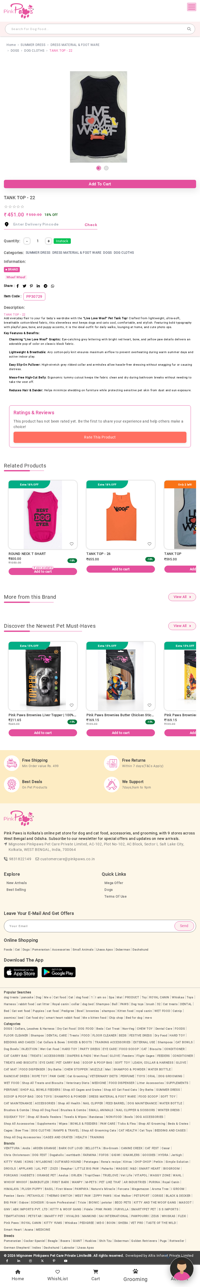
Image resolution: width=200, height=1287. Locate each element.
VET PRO (137, 1223)
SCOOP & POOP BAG (98, 1062)
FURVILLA (122, 1209)
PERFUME (127, 1076)
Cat (17, 949)
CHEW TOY (145, 1028)
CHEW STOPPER (76, 1069)
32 (158, 1004)
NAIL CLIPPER (93, 1103)
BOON (111, 1223)
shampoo (108, 1011)
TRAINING (97, 1137)
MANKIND (89, 1216)
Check (91, 224)
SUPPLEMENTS (177, 1083)
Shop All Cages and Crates (82, 1090)
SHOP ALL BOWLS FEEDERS (40, 1090)
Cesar (166, 1148)
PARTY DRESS (90, 1049)
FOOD (86, 1035)
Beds (99, 1028)
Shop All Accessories (19, 1123)
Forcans (123, 1189)
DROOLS (10, 1168)
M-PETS (91, 1182)
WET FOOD (162, 1011)
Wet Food (100, 1056)
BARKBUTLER (39, 1182)
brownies (92, 1011)
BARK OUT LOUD (71, 1148)
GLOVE (115, 1056)
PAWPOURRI (140, 1216)
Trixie (82, 1202)
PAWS (124, 1004)
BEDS (123, 1035)
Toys (190, 997)
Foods (8, 949)
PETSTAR (35, 1216)
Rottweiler (177, 1241)
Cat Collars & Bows (51, 1042)
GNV (7, 1209)
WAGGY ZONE (160, 1175)
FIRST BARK (60, 1182)
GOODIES (149, 1155)
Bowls (128, 1117)
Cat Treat (113, 1028)
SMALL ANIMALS (101, 1110)
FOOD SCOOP (129, 1049)
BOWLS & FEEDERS (84, 1123)
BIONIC (94, 1202)
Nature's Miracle (103, 1189)
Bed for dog (134, 1017)
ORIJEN (76, 1175)
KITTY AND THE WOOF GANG (155, 1202)
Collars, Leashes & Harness (35, 1028)
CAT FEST (152, 1148)
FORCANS (11, 1175)
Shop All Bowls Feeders (44, 1117)
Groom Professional (60, 1202)
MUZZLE (96, 1069)
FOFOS (104, 1155)
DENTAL (186, 1004)
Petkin (158, 1162)
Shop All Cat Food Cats (120, 1090)
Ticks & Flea (127, 1123)
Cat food (60, 997)
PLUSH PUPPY (32, 1189)
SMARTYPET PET (143, 1209)
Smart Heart (13, 1229)
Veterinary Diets (78, 1083)
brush (150, 1004)
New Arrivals (17, 883)
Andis (26, 1148)
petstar (107, 1202)
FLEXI (182, 1216)
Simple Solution (177, 1162)
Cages (8, 1130)
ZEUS (155, 1216)
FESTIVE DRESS (140, 1035)
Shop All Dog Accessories (22, 1137)
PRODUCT (132, 997)
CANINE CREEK (131, 1148)
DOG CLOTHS (34, 50)
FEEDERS (163, 1056)
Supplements (46, 1123)
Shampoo (102, 1004)
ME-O (100, 1223)
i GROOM (178, 1189)
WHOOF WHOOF (15, 1182)
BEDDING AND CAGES (19, 1042)
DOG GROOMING (170, 1076)
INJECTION (29, 1049)
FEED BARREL (115, 1103)
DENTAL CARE (57, 1035)
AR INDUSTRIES (135, 1182)
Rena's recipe (111, 1162)
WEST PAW (83, 1195)
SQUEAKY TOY (14, 1117)
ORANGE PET (46, 1175)
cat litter (43, 1004)
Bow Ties (22, 1130)
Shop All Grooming (152, 1123)
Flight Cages (145, 1056)
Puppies (38, 1011)
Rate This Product (100, 437)
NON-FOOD (114, 1117)
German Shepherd (17, 1247)
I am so (100, 997)
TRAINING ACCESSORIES (113, 1042)
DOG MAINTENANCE (142, 1103)
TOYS (141, 1076)
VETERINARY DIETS (104, 1076)
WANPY (77, 1182)
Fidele (88, 1209)
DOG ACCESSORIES (150, 1117)
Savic (21, 1195)
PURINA (154, 1182)
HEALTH (81, 1137)
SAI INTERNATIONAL (114, 1216)
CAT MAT (10, 1069)
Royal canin (60, 1004)
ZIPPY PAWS (102, 1195)
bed (20, 1017)
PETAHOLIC (35, 1195)
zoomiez (10, 1017)
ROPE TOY (39, 1076)
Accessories (61, 949)
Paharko (107, 1168)
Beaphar (67, 1168)
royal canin (144, 1011)
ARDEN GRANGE (44, 1148)
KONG (29, 1162)
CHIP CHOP (143, 1162)
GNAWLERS (131, 1155)
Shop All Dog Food (45, 1110)
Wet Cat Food (49, 1049)
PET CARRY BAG (68, 1062)
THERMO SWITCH (59, 1195)
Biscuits (156, 1049)
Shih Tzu (105, 1241)
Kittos (127, 1162)
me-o (148, 1017)
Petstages (91, 1162)
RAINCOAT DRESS (16, 1076)
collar (75, 1004)
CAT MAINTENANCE (18, 1103)
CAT (144, 1049)
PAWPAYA (81, 1189)
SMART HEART (150, 1168)
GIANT (77, 1241)
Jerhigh (176, 1155)
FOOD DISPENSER (32, 1069)
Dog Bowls (11, 1049)
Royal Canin (170, 1182)
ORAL (151, 1076)
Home (11, 45)
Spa (111, 997)
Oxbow (23, 1202)
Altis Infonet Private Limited (170, 1256)
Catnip (177, 1011)
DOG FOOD (86, 1028)
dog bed (87, 1004)
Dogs (108, 890)
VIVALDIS (73, 1216)
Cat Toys (146, 1130)
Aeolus (63, 1175)
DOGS (15, 50)
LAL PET (42, 1168)
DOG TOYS (44, 1096)
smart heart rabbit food (63, 1017)
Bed (6, 1011)
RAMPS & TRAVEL (66, 1130)
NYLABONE (44, 1162)
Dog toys (137, 1004)
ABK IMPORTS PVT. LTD (30, 1209)
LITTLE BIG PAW (87, 1168)
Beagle (53, 1241)
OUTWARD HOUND (68, 1162)
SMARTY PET (54, 1216)
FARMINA (89, 1155)
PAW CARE (57, 1076)
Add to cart (121, 569)
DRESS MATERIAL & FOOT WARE (75, 45)
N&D (133, 1168)
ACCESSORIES (54, 1056)
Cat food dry (34, 1017)
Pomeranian (40, 949)
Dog (38, 997)
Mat (119, 997)
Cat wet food (21, 1011)
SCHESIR (37, 1202)
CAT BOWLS (184, 1042)
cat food (53, 1011)
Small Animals (83, 949)
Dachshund (140, 949)
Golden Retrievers (144, 1241)
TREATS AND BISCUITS (20, 1062)
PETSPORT (142, 1195)
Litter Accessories (150, 1083)
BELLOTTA (93, 1148)
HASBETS (27, 1175)
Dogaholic (57, 1155)
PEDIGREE (87, 1223)
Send (184, 926)
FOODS (180, 1028)
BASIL (49, 1189)
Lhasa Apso (104, 949)
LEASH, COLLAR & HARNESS (153, 1062)
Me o (47, 997)
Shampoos (165, 1042)
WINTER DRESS (169, 1110)
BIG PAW (10, 1202)
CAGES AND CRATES (58, 1137)
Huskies (91, 1241)
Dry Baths (55, 1069)
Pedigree (67, 1011)
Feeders (128, 1056)
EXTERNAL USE (144, 1042)
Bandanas (96, 1117)
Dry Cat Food (66, 1028)
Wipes (63, 1123)
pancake (27, 997)
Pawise (9, 1195)
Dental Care (163, 1028)
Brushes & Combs (16, 1110)
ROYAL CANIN (159, 997)
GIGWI (116, 1155)
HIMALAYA (11, 1189)
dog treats (11, 997)
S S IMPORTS (169, 1209)
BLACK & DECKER (178, 1195)
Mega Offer (113, 883)
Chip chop (116, 1017)
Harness (10, 1004)
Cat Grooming (77, 1076)
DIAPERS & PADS (79, 1056)
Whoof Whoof (16, 277)
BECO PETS (123, 1202)
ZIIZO (54, 1168)
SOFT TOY (122, 1062)
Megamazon (140, 1189)
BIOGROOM (171, 1168)
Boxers (65, 1241)
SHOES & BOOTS (80, 1042)
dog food (82, 997)
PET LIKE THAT (110, 1182)
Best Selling (16, 890)
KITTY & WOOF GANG (66, 1209)
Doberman (123, 949)
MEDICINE (99, 1083)
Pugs (163, 1241)
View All (180, 597)
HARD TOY (177, 1035)
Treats (74, 1035)
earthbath (73, 1155)
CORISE (157, 1195)
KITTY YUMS (13, 1162)
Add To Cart (100, 184)
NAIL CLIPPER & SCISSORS (135, 1110)
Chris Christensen (17, 1155)
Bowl (80, 1011)
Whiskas (178, 997)
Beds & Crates (178, 1123)
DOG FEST (39, 1155)
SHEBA (123, 1223)
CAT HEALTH (128, 1130)
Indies (36, 1247)
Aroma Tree (160, 1189)
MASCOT (185, 1202)
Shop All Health (69, 1103)
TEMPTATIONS (15, 1216)
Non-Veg (128, 1028)
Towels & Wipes (75, 1117)
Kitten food (125, 1011)
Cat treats (170, 1004)
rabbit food (26, 1004)
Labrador (68, 1247)
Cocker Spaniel (34, 1241)
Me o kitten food (95, 1017)
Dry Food (161, 1035)
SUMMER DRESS (33, 45)
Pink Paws (11, 1223)
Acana (28, 1229)
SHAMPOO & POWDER (130, 1069)
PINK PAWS (104, 1209)
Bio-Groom (110, 1148)
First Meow (64, 1189)
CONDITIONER (174, 1049)
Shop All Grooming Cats (99, 1130)
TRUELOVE (110, 1175)
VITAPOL (141, 1175)
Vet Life (126, 1175)
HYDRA (163, 1155)
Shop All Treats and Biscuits (43, 1083)
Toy (144, 997)
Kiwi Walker (123, 1195)
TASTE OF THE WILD (161, 1223)
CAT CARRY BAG (16, 1056)
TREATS (36, 1056)
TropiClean (92, 1175)
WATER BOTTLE (159, 1069)
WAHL (177, 1175)
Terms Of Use (115, 896)
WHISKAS (169, 1216)
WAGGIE (122, 1168)
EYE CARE (110, 1049)
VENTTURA (12, 1148)
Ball (114, 1004)
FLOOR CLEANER (16, 1035)
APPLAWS (26, 1168)
